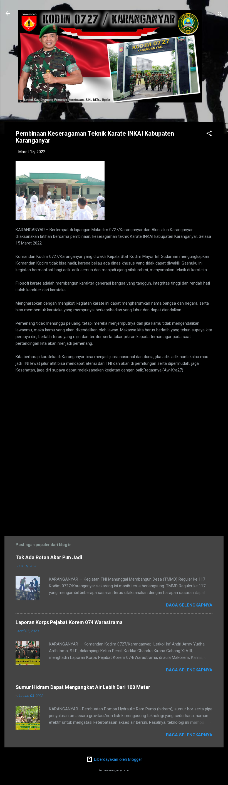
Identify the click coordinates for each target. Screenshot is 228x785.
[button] (209, 134)
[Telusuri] (220, 15)
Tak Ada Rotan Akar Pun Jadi (49, 557)
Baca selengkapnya (189, 605)
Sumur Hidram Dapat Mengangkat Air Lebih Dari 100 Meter (83, 687)
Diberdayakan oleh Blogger (117, 759)
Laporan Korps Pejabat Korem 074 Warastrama (69, 622)
